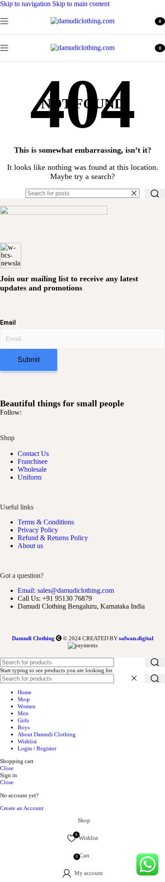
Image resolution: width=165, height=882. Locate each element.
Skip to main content (81, 3)
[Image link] (53, 212)
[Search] (155, 193)
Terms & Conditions (46, 522)
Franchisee (33, 461)
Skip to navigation (26, 3)
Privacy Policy (38, 530)
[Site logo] (82, 21)
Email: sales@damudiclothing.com (66, 590)
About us (30, 545)
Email (8, 322)
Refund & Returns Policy (53, 537)
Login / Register (37, 748)
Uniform (29, 477)
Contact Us (33, 453)
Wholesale (32, 469)
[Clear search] (136, 193)
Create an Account (22, 808)
